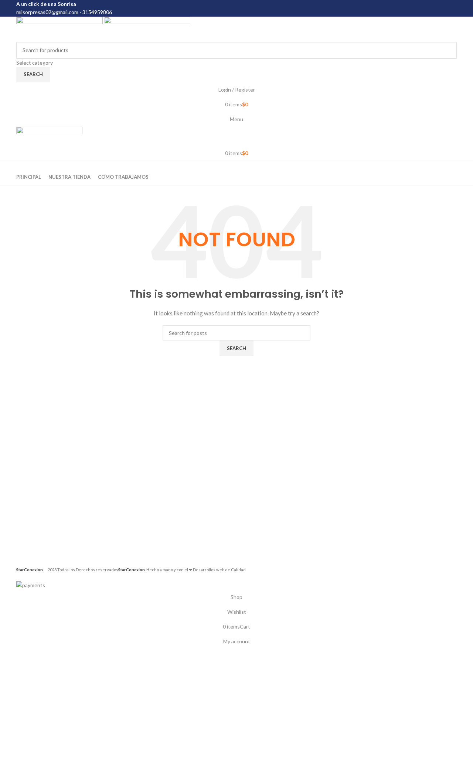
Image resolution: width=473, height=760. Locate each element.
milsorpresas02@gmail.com (47, 12)
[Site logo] (60, 28)
